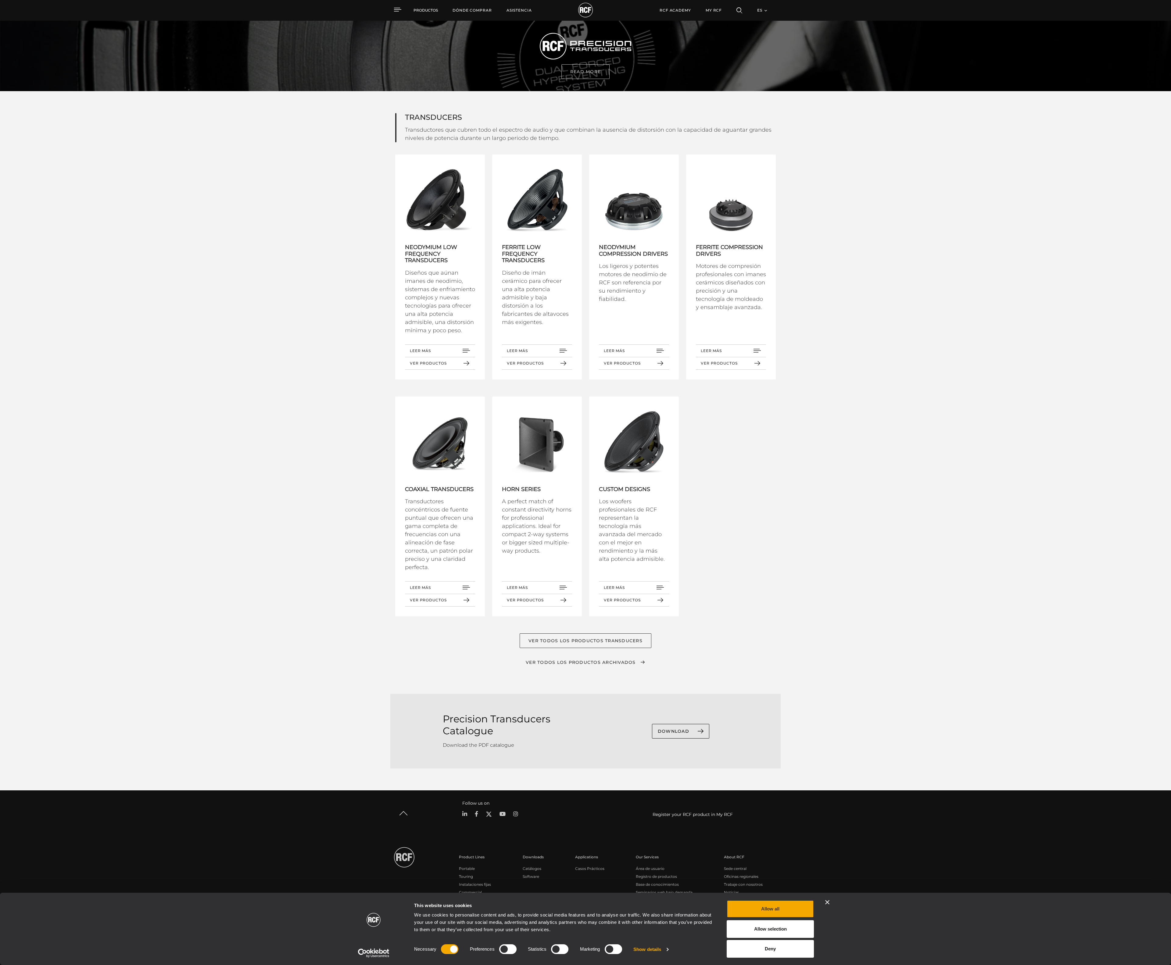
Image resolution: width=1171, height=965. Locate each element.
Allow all (770, 908)
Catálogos (532, 868)
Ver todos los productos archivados (581, 662)
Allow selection (770, 928)
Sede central (735, 868)
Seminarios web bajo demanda (664, 892)
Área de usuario (650, 868)
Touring (466, 876)
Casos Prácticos (589, 868)
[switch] (508, 949)
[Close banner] (827, 902)
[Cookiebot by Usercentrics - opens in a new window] (373, 953)
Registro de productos (656, 876)
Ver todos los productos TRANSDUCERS (585, 640)
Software (531, 876)
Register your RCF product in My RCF (693, 814)
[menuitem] (472, 10)
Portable (467, 868)
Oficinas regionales (741, 876)
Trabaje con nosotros (743, 884)
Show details (647, 949)
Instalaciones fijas (475, 884)
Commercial (470, 892)
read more (585, 71)
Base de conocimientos (657, 884)
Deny (770, 948)
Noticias (731, 892)
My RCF (714, 10)
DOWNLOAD (673, 731)
